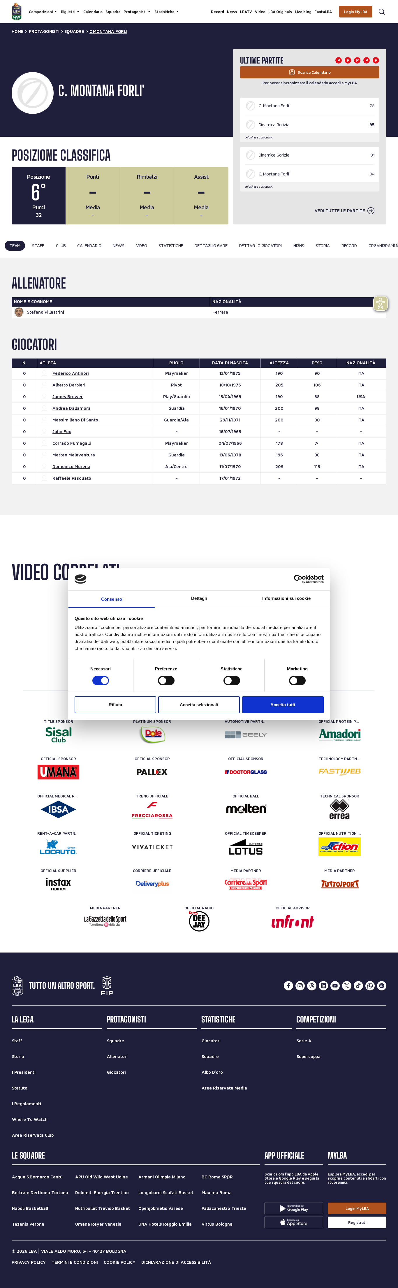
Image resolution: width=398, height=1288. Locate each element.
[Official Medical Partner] (58, 809)
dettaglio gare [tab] (211, 245)
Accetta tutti (282, 704)
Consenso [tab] (111, 599)
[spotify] (381, 985)
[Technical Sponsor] (339, 809)
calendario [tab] (89, 245)
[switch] (166, 680)
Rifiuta (115, 704)
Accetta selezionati (199, 704)
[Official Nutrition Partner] (339, 847)
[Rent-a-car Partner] (58, 847)
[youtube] (335, 985)
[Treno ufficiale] (152, 809)
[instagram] (300, 985)
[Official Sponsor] (58, 772)
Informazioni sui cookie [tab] (286, 598)
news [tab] (118, 245)
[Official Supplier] (58, 884)
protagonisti (44, 31)
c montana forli (108, 31)
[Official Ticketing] (152, 847)
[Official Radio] (199, 921)
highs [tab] (298, 245)
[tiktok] (358, 985)
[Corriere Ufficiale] (152, 884)
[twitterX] (346, 985)
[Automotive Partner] (246, 735)
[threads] (311, 985)
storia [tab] (323, 245)
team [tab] (14, 245)
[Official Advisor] (293, 921)
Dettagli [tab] (199, 598)
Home (18, 31)
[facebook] (288, 985)
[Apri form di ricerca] (381, 11)
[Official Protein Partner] (339, 735)
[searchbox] (199, 7)
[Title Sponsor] (58, 735)
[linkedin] (323, 985)
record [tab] (349, 245)
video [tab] (141, 245)
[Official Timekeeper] (246, 847)
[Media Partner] (246, 884)
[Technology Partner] (339, 772)
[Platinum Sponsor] (152, 735)
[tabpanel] (199, 386)
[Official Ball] (246, 809)
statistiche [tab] (171, 245)
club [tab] (61, 245)
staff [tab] (38, 245)
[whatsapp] (370, 985)
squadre (74, 31)
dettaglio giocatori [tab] (260, 245)
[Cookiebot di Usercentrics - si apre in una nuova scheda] (298, 579)
